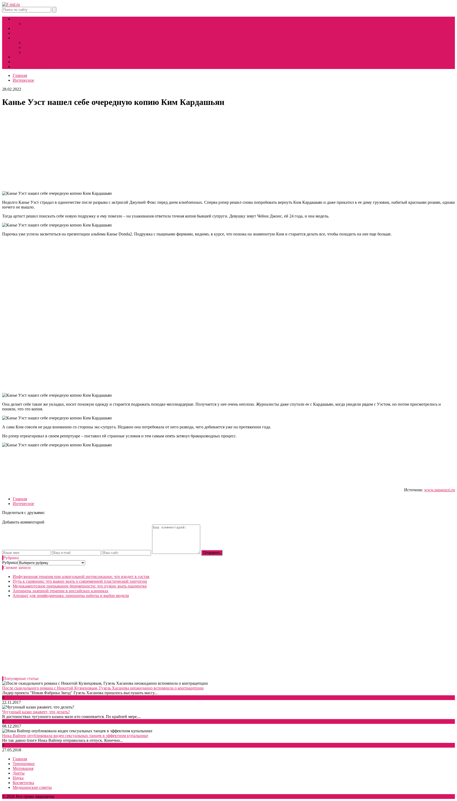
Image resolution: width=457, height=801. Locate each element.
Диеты (19, 38)
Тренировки (24, 28)
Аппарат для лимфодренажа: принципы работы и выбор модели (71, 595)
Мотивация (23, 33)
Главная (20, 19)
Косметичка (23, 61)
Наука (18, 57)
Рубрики (10, 562)
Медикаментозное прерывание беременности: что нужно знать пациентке (80, 586)
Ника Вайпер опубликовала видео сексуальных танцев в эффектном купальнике (75, 735)
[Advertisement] (228, 150)
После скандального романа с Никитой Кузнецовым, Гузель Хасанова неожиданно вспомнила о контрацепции (103, 688)
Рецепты (31, 47)
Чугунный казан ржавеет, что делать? (36, 712)
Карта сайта (34, 23)
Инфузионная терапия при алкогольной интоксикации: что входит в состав (81, 576)
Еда (26, 52)
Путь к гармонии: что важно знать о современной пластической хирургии (80, 581)
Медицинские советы (32, 66)
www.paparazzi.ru (439, 490)
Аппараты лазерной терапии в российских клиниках (60, 591)
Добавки (31, 42)
